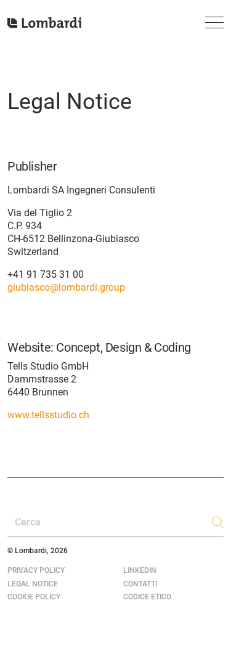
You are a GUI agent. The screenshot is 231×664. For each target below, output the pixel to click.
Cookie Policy (33, 597)
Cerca (28, 522)
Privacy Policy (36, 570)
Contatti (140, 584)
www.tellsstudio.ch (48, 415)
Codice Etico (147, 597)
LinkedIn (139, 570)
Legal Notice (32, 584)
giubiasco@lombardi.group (66, 287)
